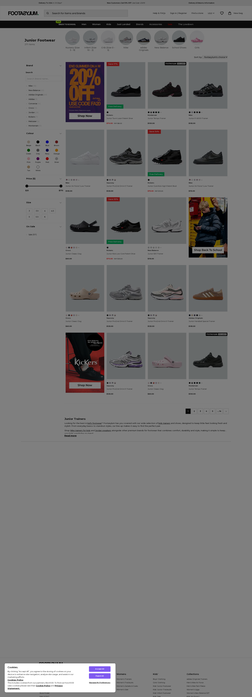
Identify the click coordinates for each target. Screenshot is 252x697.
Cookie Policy (43, 685)
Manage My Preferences (99, 683)
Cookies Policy (15, 680)
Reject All (100, 676)
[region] (60, 677)
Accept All (99, 669)
